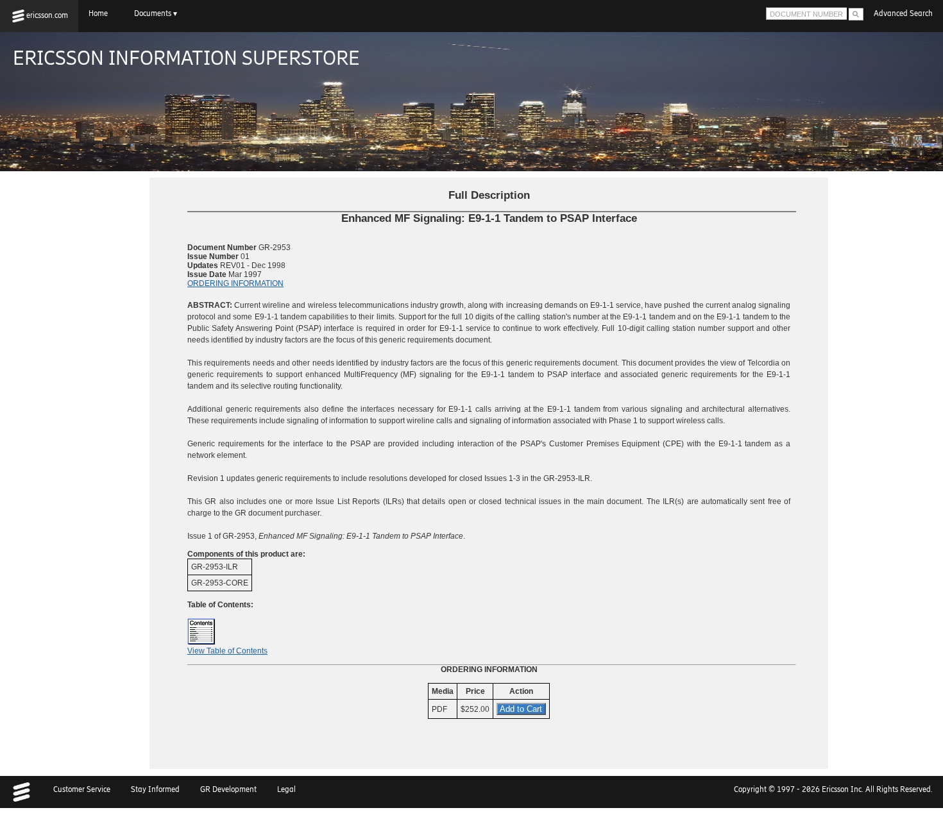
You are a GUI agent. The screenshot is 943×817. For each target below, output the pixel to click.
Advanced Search (903, 13)
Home (101, 13)
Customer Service (81, 789)
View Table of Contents (227, 650)
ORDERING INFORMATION (235, 283)
